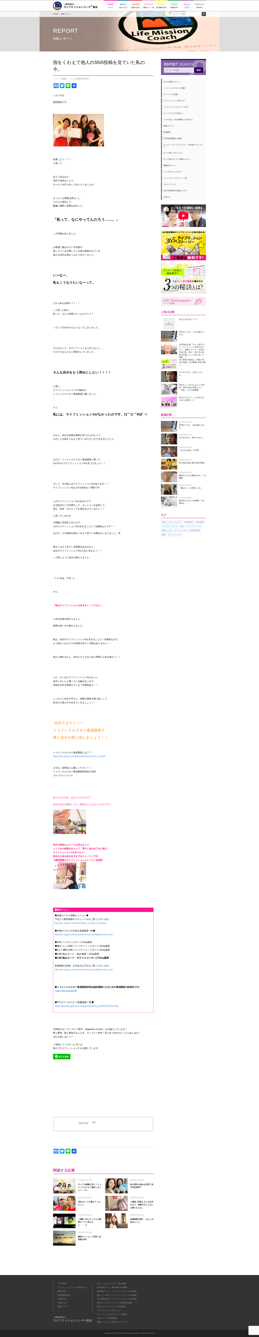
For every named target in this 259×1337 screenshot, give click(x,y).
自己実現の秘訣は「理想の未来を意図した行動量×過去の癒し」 (192, 362)
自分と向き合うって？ (188, 319)
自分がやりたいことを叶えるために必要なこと (191, 398)
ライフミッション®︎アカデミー (109, 1310)
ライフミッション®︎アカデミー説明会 (112, 1314)
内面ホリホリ (167, 530)
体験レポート (66, 14)
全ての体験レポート (171, 82)
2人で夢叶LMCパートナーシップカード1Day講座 (117, 1299)
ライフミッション (175, 535)
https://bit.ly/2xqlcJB (63, 775)
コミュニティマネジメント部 (175, 178)
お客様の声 (62, 1299)
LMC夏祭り (189, 522)
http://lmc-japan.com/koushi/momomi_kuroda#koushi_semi (84, 934)
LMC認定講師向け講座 (172, 138)
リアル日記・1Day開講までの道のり (178, 120)
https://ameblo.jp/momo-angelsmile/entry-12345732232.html (86, 1006)
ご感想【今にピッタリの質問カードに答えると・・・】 (89, 1222)
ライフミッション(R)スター (174, 101)
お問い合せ (62, 1303)
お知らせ (167, 197)
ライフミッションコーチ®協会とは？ (73, 1287)
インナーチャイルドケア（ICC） (176, 107)
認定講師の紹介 (64, 1295)
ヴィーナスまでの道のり (173, 113)
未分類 (64, 79)
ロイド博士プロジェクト (173, 153)
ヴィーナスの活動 (170, 94)
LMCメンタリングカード (172, 522)
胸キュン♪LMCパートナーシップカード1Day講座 (117, 1295)
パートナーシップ (193, 526)
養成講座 (167, 132)
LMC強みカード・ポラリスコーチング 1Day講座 (116, 1291)
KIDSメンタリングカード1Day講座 (111, 1306)
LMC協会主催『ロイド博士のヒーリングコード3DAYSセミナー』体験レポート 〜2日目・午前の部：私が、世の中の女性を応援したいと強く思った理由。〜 (192, 350)
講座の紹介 (62, 1291)
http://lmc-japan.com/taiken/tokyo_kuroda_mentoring (80, 923)
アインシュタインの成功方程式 (187, 530)
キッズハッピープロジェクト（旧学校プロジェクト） (183, 146)
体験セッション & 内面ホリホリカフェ (112, 1322)
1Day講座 (200, 522)
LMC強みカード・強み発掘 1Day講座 (112, 1287)
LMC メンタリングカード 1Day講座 (111, 1284)
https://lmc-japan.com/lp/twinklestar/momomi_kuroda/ (79, 756)
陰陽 (163, 535)
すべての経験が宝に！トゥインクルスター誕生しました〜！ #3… (89, 1187)
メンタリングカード (170, 526)
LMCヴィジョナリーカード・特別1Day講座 (114, 1303)
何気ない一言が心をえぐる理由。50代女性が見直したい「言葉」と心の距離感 (191, 387)
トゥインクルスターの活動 (174, 88)
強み (182, 526)
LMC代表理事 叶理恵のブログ (175, 191)
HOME (55, 14)
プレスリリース (169, 184)
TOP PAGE (62, 1284)
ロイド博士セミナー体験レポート (176, 159)
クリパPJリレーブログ (172, 172)
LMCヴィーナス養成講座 (107, 1318)
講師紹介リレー (169, 165)
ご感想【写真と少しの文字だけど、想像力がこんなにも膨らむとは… (141, 1205)
